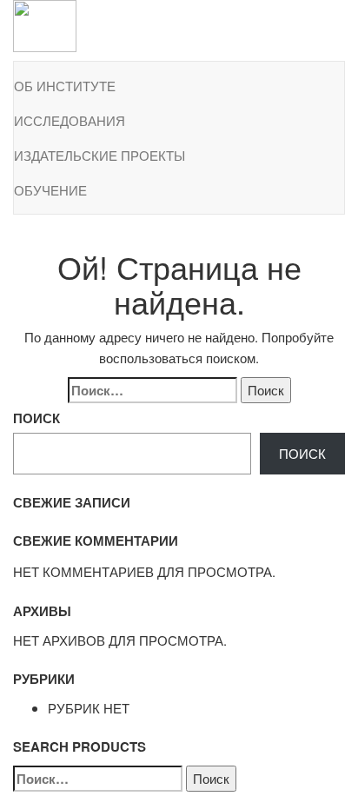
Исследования (69, 120)
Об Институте (65, 85)
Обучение (50, 190)
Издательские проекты (99, 155)
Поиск (36, 418)
